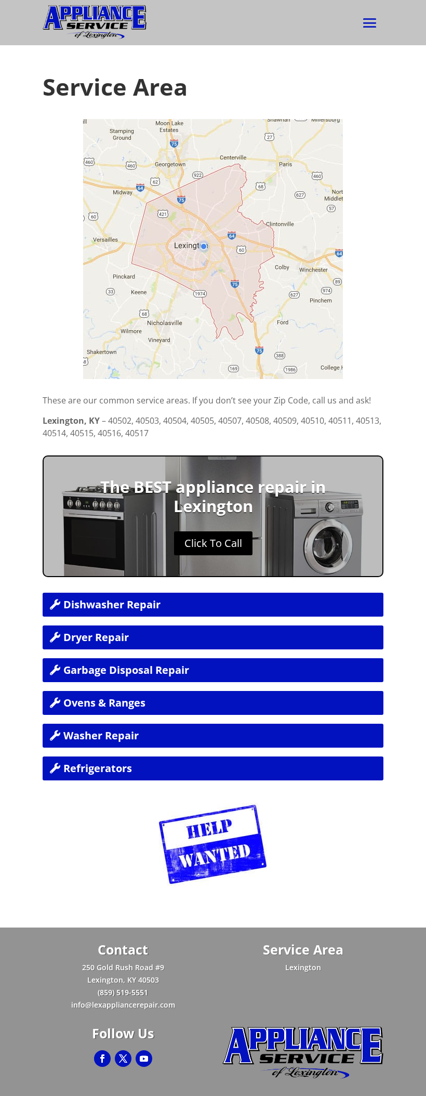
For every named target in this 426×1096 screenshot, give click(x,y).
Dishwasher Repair (112, 604)
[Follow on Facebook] (102, 1058)
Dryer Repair (96, 637)
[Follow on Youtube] (144, 1058)
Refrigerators (97, 768)
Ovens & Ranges (104, 703)
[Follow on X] (123, 1058)
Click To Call (213, 543)
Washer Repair (101, 735)
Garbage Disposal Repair (126, 670)
